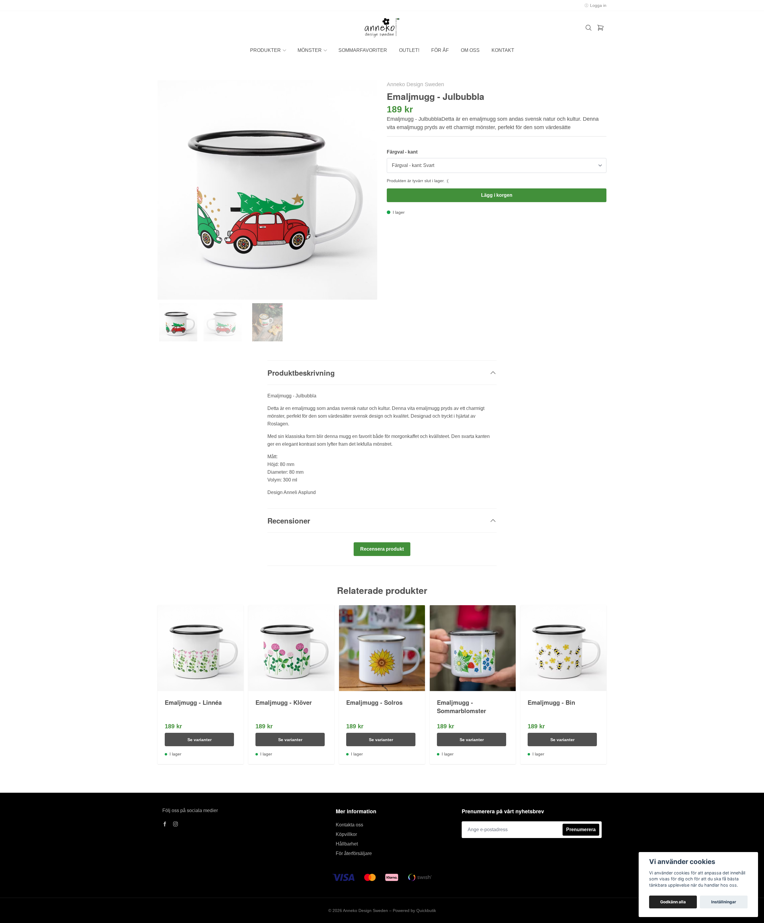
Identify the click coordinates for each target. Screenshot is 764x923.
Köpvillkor (346, 834)
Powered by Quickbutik (414, 910)
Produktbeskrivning (301, 372)
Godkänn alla (673, 901)
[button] (367, 192)
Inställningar (723, 901)
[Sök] (588, 28)
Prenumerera (581, 829)
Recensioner (288, 520)
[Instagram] (175, 824)
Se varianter (199, 739)
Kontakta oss (349, 824)
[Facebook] (164, 824)
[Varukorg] (600, 28)
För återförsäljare (354, 853)
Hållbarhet (347, 843)
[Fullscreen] (267, 190)
